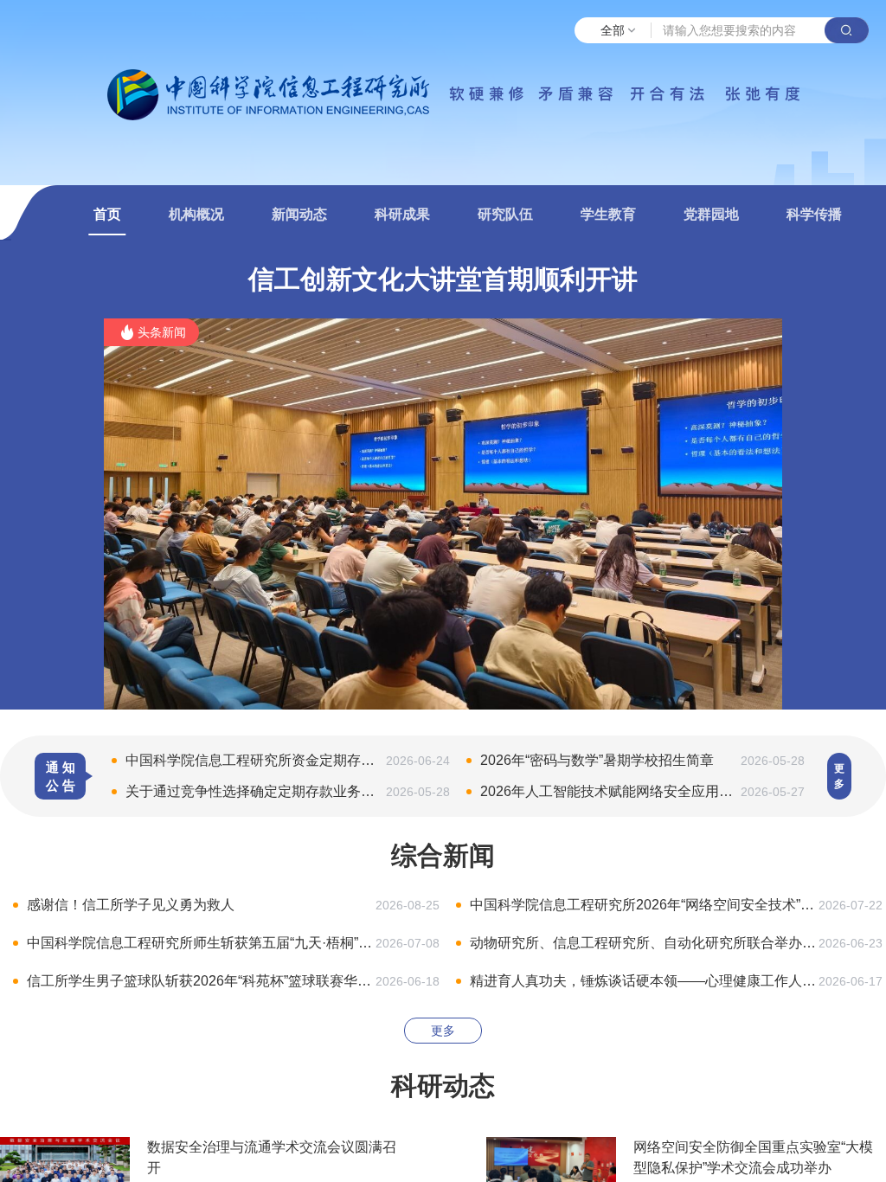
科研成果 (402, 214)
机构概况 (196, 214)
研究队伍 (505, 214)
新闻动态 (299, 214)
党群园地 (711, 214)
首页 (107, 214)
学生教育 (608, 214)
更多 (839, 776)
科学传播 (814, 214)
